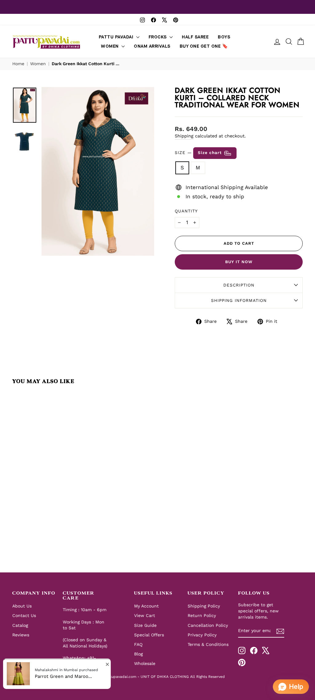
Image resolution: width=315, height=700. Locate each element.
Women (110, 46)
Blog (138, 653)
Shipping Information (239, 300)
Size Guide (145, 625)
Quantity (186, 210)
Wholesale (144, 663)
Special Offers (149, 634)
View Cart (144, 615)
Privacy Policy (202, 634)
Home (18, 63)
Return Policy (202, 615)
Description (238, 285)
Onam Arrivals (152, 46)
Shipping (184, 136)
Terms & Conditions (208, 644)
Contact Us (24, 615)
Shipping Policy (204, 605)
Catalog (20, 625)
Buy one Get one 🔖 (204, 46)
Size (199, 152)
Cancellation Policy (208, 625)
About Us (22, 605)
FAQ (138, 644)
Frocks (158, 37)
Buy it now (239, 261)
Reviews (20, 634)
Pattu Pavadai (117, 37)
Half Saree (195, 37)
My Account (146, 605)
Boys (224, 37)
